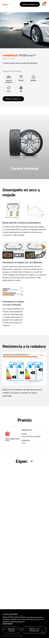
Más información (8, 623)
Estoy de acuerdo (11, 629)
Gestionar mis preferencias (34, 629)
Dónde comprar (12, 98)
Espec (5, 4)
